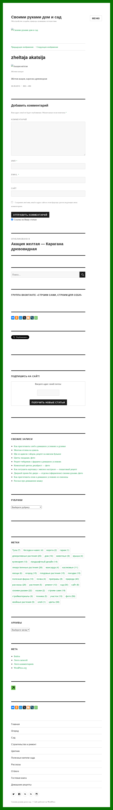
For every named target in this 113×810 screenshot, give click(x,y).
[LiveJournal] (32, 317)
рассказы (19, 584)
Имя (14, 160)
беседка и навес (33, 550)
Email (15, 174)
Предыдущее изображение (22, 47)
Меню (96, 18)
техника (41, 596)
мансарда (52, 567)
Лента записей (21, 660)
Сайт (14, 188)
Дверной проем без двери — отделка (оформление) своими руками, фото (48, 473)
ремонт (51, 584)
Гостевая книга (19, 777)
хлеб (42, 601)
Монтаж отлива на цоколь (26, 450)
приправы (56, 578)
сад (64, 584)
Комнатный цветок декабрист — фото (32, 465)
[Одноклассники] (16, 317)
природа (72, 578)
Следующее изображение (47, 47)
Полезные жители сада (23, 757)
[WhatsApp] (36, 317)
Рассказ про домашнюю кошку (28, 480)
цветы (54, 601)
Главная (15, 724)
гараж (64, 550)
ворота (51, 550)
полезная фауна (22, 578)
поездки (74, 573)
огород (31, 573)
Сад (13, 737)
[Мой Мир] (20, 317)
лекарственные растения (27, 567)
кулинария (19, 561)
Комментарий (19, 119)
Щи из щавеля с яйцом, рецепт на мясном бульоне (37, 453)
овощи (17, 573)
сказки (40, 590)
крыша (78, 555)
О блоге (15, 771)
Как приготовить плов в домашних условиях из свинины (41, 476)
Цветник (15, 751)
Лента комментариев (23, 663)
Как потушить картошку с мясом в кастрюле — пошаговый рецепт (45, 469)
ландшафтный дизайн (44, 561)
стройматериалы (22, 596)
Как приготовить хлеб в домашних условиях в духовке (40, 446)
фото (70, 596)
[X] (24, 317)
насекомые (70, 567)
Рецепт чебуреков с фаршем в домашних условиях (37, 461)
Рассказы (16, 764)
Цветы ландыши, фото (24, 457)
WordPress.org (20, 667)
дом (49, 555)
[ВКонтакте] (12, 317)
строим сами (56, 590)
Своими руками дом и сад (36, 17)
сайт (75, 584)
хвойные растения (23, 601)
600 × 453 (27, 86)
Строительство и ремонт (23, 744)
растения (35, 584)
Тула (16, 550)
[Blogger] (28, 317)
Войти (17, 656)
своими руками (22, 590)
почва (41, 578)
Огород (15, 730)
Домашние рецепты (21, 784)
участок (56, 596)
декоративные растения (26, 555)
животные (63, 555)
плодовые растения (52, 573)
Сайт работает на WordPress (44, 802)
